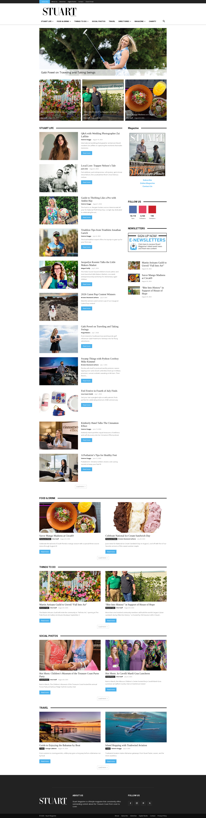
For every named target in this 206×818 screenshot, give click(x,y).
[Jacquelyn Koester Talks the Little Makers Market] (58, 275)
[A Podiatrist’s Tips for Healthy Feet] (58, 468)
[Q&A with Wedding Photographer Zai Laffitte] (58, 146)
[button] (164, 21)
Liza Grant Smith (87, 394)
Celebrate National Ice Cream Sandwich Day (127, 535)
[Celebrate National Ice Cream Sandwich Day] (136, 517)
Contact (80, 2)
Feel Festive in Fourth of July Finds (99, 390)
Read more (86, 153)
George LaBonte (51, 748)
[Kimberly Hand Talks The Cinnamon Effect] (58, 436)
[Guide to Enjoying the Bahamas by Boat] (70, 727)
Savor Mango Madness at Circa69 (56, 535)
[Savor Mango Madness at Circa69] (146, 100)
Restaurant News (45, 539)
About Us (54, 2)
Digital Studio (72, 2)
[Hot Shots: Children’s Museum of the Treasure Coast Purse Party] (70, 655)
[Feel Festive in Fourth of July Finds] (58, 403)
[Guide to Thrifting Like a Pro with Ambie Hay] (58, 210)
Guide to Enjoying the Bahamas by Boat (59, 745)
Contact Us (147, 186)
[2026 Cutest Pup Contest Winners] (58, 307)
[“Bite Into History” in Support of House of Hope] (103, 100)
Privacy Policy (162, 816)
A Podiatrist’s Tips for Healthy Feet (99, 455)
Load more (80, 487)
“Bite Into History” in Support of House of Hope (153, 290)
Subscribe (45, 2)
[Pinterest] (143, 803)
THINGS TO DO (80, 21)
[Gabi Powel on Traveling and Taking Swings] (58, 339)
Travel (112, 21)
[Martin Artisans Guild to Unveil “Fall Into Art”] (60, 100)
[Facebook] (130, 803)
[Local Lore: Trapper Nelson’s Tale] (58, 178)
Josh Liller (84, 169)
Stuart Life (46, 21)
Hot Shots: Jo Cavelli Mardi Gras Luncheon (127, 673)
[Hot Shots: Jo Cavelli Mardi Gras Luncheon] (136, 655)
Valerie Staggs (86, 139)
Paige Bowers (85, 333)
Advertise (62, 2)
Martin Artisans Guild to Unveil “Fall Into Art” (154, 264)
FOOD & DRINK (47, 498)
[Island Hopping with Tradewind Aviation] (136, 727)
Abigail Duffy (85, 268)
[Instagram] (136, 803)
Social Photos (98, 21)
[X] (149, 803)
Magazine (139, 21)
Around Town (44, 608)
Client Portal (89, 2)
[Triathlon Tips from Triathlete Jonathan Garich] (58, 243)
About (117, 816)
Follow (142, 206)
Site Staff (44, 118)
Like (132, 206)
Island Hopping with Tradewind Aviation (126, 745)
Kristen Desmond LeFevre (90, 297)
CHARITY (152, 21)
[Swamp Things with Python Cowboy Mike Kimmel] (58, 371)
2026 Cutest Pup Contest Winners (98, 294)
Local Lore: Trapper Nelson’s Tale (98, 165)
